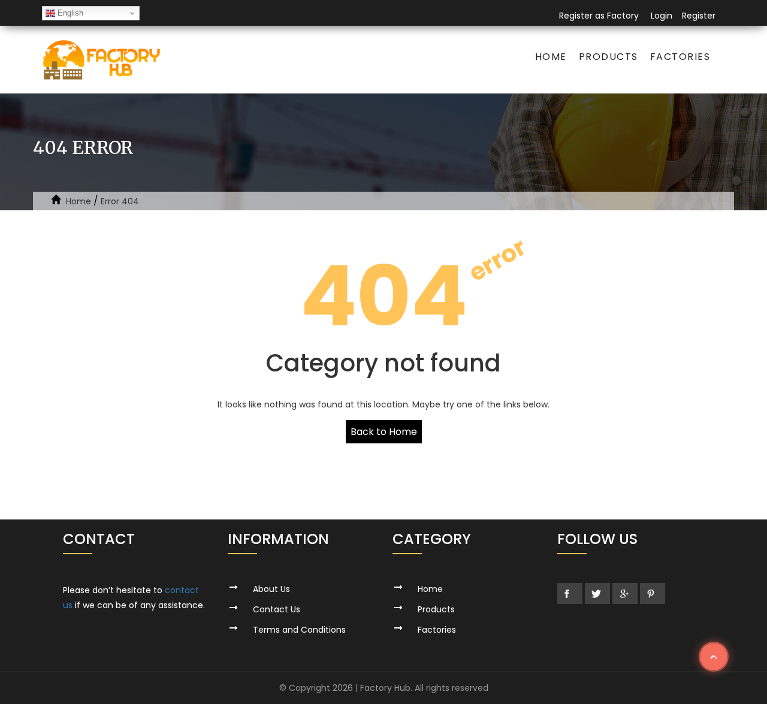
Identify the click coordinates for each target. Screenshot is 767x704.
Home (551, 57)
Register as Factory (599, 16)
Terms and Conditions (299, 630)
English (69, 12)
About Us (271, 589)
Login (661, 16)
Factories (680, 57)
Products (608, 57)
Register (698, 16)
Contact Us (276, 609)
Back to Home (384, 432)
